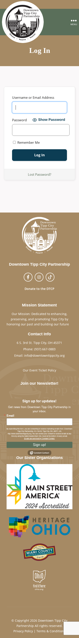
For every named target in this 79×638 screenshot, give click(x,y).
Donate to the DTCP (39, 289)
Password (19, 120)
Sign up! (39, 445)
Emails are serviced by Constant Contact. (39, 438)
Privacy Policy (23, 631)
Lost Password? (39, 174)
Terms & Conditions (50, 631)
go (70, 324)
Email (10, 415)
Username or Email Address (33, 97)
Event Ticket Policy (42, 370)
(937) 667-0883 (45, 349)
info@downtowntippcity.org (44, 355)
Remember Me (28, 142)
